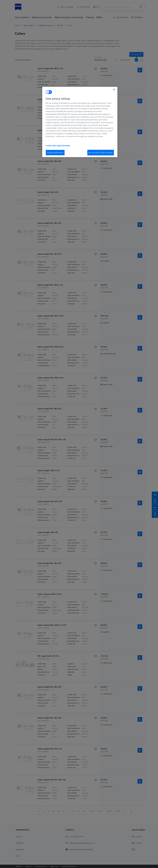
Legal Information (63, 145)
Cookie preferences (55, 152)
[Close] (114, 89)
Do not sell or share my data (101, 152)
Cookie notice (51, 145)
